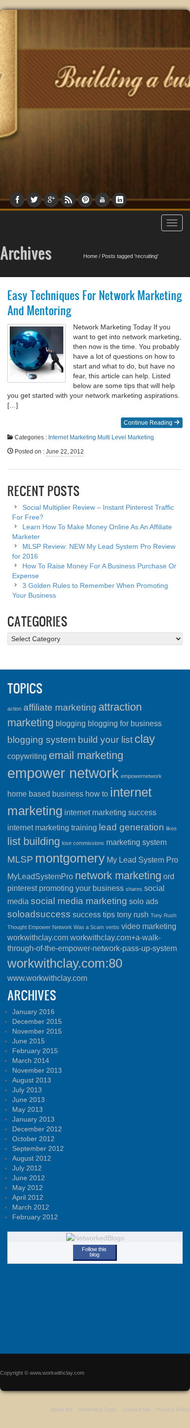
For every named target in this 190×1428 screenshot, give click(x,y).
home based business (45, 794)
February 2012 (35, 1217)
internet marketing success (110, 812)
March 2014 (30, 1060)
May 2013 (27, 1109)
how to (96, 794)
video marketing (148, 926)
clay (144, 738)
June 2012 (28, 1178)
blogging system (41, 740)
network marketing (118, 875)
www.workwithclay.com (47, 978)
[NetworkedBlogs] (95, 1237)
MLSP (20, 859)
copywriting (27, 756)
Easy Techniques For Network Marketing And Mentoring (94, 302)
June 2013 (28, 1099)
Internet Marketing (72, 437)
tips (109, 914)
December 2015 (37, 1021)
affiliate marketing (59, 707)
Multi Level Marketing (125, 437)
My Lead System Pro (142, 860)
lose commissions (83, 843)
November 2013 (37, 1070)
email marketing (86, 755)
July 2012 (27, 1168)
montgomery (70, 858)
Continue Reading (149, 422)
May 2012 (27, 1187)
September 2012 (38, 1148)
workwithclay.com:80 (64, 963)
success (87, 914)
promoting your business (81, 888)
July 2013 (27, 1090)
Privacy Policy (173, 1409)
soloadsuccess (39, 914)
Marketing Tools (97, 1409)
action (14, 709)
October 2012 (33, 1139)
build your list (105, 740)
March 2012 (30, 1207)
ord (168, 876)
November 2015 (37, 1031)
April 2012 (27, 1197)
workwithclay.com (37, 937)
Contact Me (136, 1409)
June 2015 (28, 1041)
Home (90, 256)
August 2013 (31, 1080)
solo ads (143, 901)
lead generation (131, 827)
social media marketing (79, 901)
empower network (63, 773)
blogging (71, 723)
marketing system (136, 842)
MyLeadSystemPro (40, 876)
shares (134, 889)
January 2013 (33, 1119)
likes (171, 828)
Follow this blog (94, 1251)
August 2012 (31, 1158)
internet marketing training (52, 827)
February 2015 (35, 1051)
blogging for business (125, 723)
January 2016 (33, 1012)
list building (33, 841)
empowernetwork (141, 776)
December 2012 (37, 1129)
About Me (61, 1409)
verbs (112, 927)
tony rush (133, 914)
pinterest (22, 888)
